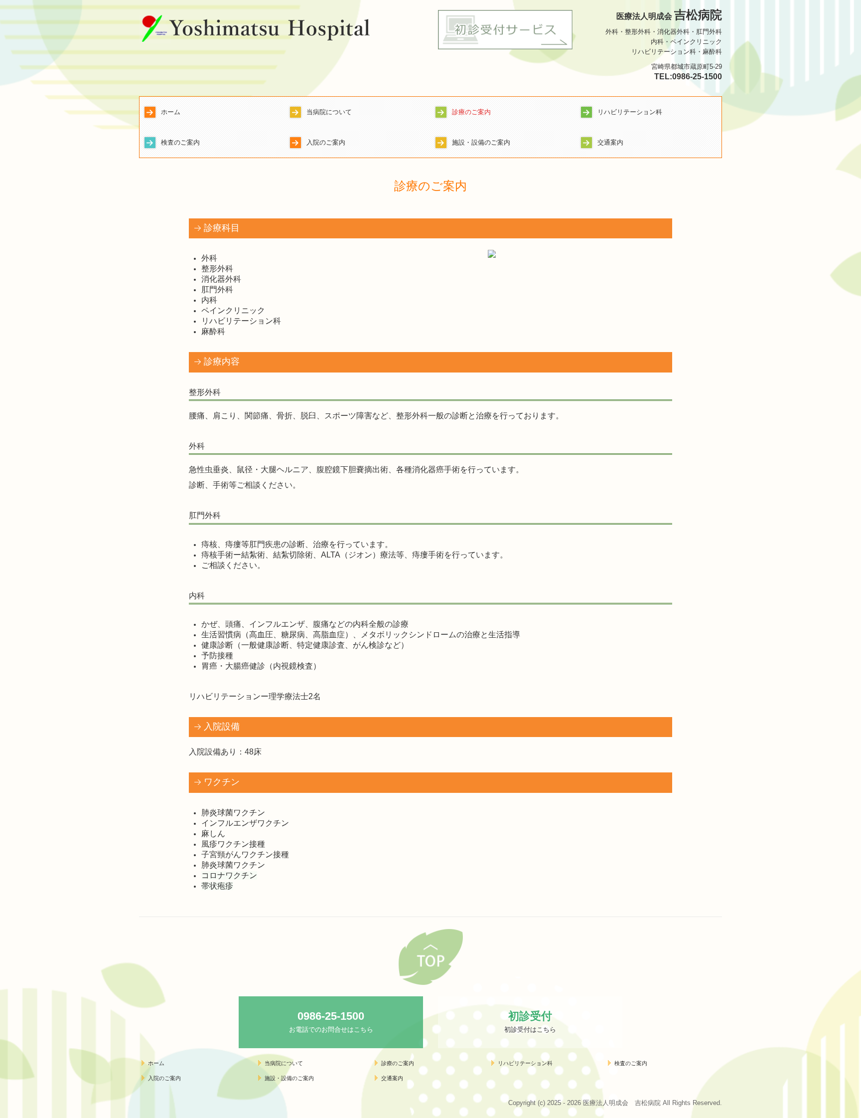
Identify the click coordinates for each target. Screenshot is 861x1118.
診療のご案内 (471, 112)
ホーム (170, 112)
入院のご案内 (325, 142)
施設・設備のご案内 (481, 142)
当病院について (329, 112)
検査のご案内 (180, 142)
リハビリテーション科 (629, 112)
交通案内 (610, 142)
